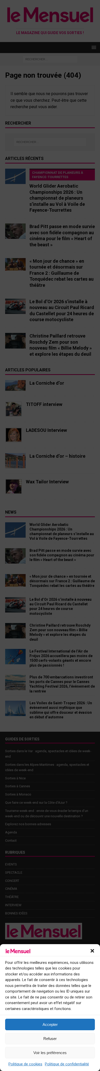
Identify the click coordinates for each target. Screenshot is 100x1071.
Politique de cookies (25, 1064)
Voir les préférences (50, 1052)
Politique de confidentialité (67, 1064)
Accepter (50, 1024)
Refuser (50, 1038)
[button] (92, 950)
